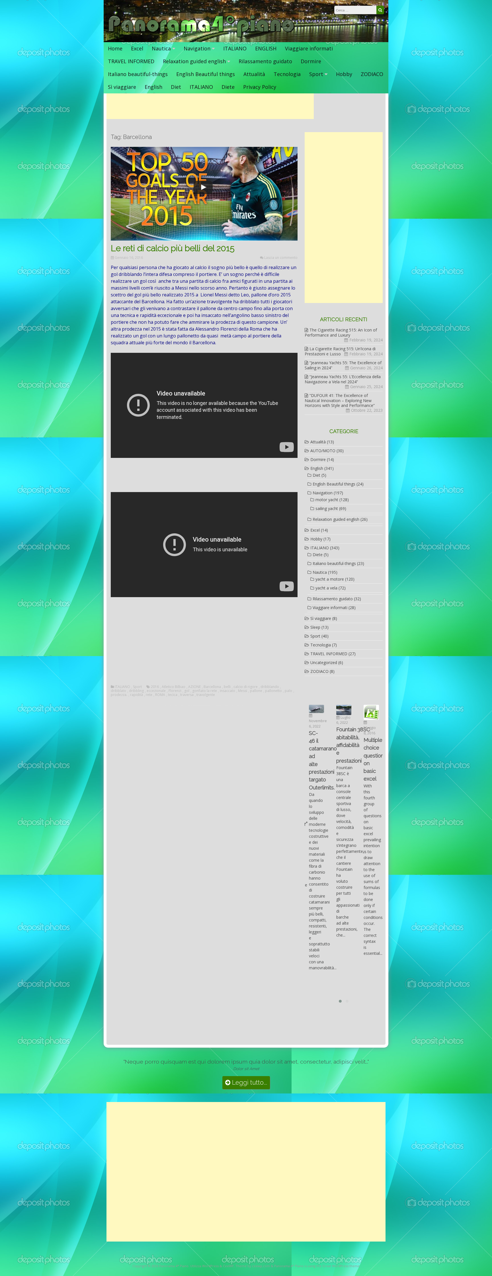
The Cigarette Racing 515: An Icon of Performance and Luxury (341, 332)
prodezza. (119, 695)
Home (115, 48)
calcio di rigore (245, 687)
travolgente (205, 695)
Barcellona (212, 687)
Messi (242, 691)
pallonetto (273, 691)
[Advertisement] (210, 106)
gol (186, 691)
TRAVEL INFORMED (131, 61)
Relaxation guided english (194, 61)
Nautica (161, 48)
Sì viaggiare (122, 86)
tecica (172, 695)
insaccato (227, 691)
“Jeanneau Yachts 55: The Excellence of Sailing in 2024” (343, 365)
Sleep (315, 627)
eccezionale (156, 691)
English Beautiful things (205, 74)
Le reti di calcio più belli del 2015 (173, 248)
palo (288, 691)
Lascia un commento (281, 257)
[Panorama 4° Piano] (201, 36)
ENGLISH (265, 48)
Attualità (254, 74)
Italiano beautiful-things (138, 74)
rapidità (136, 695)
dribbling (136, 691)
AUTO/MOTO (322, 450)
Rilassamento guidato (265, 61)
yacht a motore (329, 579)
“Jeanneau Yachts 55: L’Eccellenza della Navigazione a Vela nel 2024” (343, 379)
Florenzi (175, 691)
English (153, 86)
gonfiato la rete (204, 691)
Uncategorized (323, 662)
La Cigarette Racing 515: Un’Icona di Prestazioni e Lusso (340, 351)
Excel (137, 48)
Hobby (344, 74)
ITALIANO (235, 48)
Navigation (197, 48)
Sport (316, 74)
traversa (187, 695)
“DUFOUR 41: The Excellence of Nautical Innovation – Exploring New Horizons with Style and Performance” (340, 400)
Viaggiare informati (309, 48)
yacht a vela (326, 588)
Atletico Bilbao (173, 687)
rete (149, 695)
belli (227, 687)
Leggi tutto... (248, 1082)
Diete (228, 86)
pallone (256, 691)
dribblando (270, 687)
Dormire (311, 61)
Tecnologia (287, 74)
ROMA (160, 695)
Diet (176, 86)
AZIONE (194, 687)
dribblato (118, 691)
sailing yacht (326, 508)
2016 (155, 687)
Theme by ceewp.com (252, 1266)
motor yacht (326, 499)
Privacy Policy (259, 86)
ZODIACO (372, 74)
